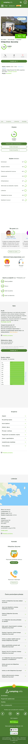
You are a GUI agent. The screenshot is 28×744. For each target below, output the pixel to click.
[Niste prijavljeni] (25, 2)
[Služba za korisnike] (21, 2)
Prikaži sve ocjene (13, 251)
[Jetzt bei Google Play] (14, 733)
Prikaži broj (14, 582)
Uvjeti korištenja (6, 737)
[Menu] (2, 5)
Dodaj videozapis (14, 146)
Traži (6, 5)
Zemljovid (12, 5)
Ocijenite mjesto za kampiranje (13, 143)
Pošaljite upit (13, 61)
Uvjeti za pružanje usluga (19, 739)
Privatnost (23, 737)
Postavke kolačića (6, 739)
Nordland (8, 73)
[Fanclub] (18, 6)
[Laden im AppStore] (14, 729)
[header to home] (6, 2)
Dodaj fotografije (14, 150)
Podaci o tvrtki (15, 737)
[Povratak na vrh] (14, 686)
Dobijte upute (4, 530)
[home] (14, 691)
